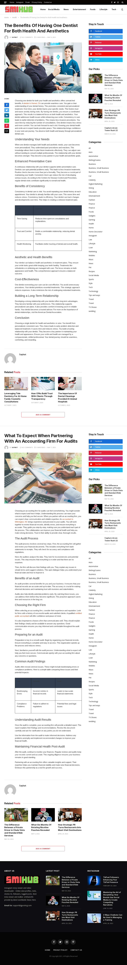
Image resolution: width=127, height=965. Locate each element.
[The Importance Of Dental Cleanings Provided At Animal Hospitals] (70, 383)
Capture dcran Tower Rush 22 (111, 129)
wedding (92, 311)
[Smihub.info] (18, 9)
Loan (91, 247)
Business (92, 164)
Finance (92, 204)
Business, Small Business (99, 168)
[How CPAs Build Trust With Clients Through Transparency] (43, 383)
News (66, 9)
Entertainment (79, 9)
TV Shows (93, 307)
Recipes (92, 271)
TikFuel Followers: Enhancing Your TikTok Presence (111, 879)
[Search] (122, 2)
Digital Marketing (95, 184)
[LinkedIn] (6, 115)
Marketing (93, 251)
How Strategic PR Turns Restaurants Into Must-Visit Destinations (113, 114)
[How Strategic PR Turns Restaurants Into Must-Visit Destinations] (95, 113)
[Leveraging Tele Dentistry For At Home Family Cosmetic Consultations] (16, 383)
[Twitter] (6, 110)
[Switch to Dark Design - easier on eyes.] (122, 9)
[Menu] (5, 2)
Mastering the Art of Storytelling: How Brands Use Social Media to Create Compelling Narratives (112, 898)
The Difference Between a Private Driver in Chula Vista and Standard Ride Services (114, 80)
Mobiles (92, 255)
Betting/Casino (95, 160)
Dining (91, 188)
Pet (90, 267)
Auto (91, 152)
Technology (93, 291)
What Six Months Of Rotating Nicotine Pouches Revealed (113, 97)
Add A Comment (43, 415)
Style (91, 283)
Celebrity (92, 180)
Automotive (93, 156)
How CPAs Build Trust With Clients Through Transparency (42, 396)
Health (91, 223)
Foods (92, 9)
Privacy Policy (37, 2)
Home (12, 2)
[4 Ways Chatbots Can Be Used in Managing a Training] (94, 918)
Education (93, 192)
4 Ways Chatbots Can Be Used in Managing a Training (112, 917)
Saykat (15, 37)
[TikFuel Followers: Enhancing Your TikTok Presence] (94, 880)
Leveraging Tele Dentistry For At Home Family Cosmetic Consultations (15, 397)
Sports (91, 279)
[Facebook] (6, 105)
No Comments (27, 37)
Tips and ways (94, 295)
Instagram (19, 2)
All (90, 148)
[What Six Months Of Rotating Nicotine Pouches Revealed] (95, 98)
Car (90, 176)
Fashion (92, 200)
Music (91, 259)
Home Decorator (95, 231)
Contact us (48, 2)
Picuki (27, 2)
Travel (91, 299)
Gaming (92, 220)
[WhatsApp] (6, 121)
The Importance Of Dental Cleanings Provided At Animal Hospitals (67, 397)
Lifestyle (103, 9)
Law (90, 239)
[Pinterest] (6, 126)
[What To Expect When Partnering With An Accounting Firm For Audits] (43, 478)
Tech (114, 9)
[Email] (6, 131)
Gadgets (92, 216)
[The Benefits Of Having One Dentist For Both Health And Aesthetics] (43, 67)
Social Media (54, 9)
